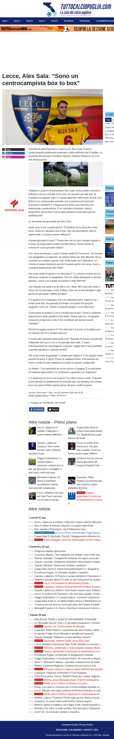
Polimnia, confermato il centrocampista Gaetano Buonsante (70, 648)
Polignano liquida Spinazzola (49, 551)
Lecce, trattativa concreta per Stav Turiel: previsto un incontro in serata (50, 496)
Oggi (108, 120)
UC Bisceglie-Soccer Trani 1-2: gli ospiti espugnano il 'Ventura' (67, 623)
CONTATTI (88, 730)
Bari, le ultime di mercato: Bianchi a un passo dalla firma (63, 525)
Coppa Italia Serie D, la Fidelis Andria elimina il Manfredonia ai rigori (70, 601)
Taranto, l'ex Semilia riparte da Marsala (59, 626)
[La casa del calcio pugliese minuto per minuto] (77, 9)
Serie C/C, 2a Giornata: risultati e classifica (56, 712)
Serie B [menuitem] (29, 21)
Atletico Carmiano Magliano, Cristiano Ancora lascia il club (65, 665)
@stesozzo (61, 395)
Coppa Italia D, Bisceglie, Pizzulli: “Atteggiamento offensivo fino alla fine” (72, 536)
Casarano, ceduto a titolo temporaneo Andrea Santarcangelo (71, 587)
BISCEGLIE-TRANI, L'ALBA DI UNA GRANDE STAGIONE (65, 619)
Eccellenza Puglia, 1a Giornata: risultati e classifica (61, 572)
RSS (96, 730)
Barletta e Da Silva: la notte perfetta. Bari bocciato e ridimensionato (69, 708)
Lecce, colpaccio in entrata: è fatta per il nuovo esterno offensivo (49, 431)
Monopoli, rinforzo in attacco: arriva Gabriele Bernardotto (69, 669)
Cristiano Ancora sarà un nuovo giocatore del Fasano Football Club (90, 462)
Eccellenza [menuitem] (68, 21)
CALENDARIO (75, 730)
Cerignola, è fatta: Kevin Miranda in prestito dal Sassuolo (64, 633)
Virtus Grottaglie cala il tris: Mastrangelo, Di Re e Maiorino (69, 540)
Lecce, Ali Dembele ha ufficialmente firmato (62, 583)
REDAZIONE (61, 730)
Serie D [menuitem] (55, 21)
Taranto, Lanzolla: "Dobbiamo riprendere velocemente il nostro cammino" (72, 562)
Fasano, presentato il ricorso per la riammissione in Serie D (70, 651)
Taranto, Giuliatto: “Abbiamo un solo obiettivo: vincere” (62, 637)
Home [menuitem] (4, 21)
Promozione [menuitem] (85, 21)
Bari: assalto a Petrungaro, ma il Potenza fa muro (60, 529)
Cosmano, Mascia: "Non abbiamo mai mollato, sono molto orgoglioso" (71, 554)
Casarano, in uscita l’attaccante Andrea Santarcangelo (63, 701)
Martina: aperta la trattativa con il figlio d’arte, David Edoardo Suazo (69, 705)
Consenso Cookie (70, 725)
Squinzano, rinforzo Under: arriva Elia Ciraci (62, 640)
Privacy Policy (86, 725)
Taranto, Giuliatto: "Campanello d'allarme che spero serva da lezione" (70, 558)
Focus (109, 188)
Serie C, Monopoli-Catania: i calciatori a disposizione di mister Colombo (72, 662)
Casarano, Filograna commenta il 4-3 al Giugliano (60, 673)
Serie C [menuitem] (42, 21)
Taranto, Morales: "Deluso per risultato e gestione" (60, 565)
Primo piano (42, 393)
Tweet (54, 409)
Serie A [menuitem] (17, 21)
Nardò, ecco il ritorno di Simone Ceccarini (61, 683)
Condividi (38, 409)
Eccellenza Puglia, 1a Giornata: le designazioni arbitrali (63, 655)
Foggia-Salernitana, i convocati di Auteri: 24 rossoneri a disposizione (70, 658)
